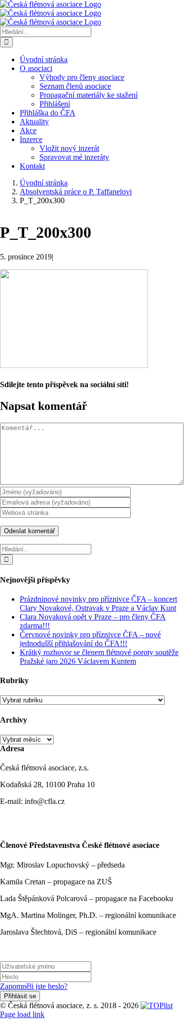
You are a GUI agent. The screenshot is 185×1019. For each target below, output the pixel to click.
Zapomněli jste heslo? (34, 986)
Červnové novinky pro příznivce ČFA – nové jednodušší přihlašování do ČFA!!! (90, 639)
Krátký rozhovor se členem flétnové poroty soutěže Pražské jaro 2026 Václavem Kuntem (99, 656)
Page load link (22, 1014)
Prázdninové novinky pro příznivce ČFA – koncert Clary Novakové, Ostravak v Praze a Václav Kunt (98, 603)
